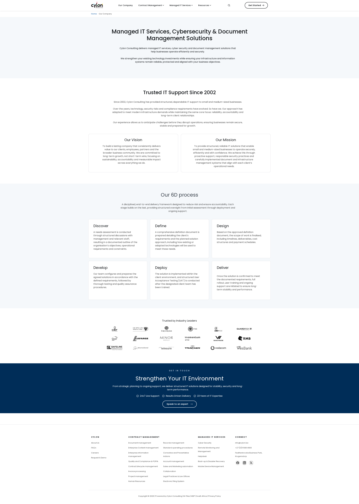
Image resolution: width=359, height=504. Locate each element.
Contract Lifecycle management (143, 466)
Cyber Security (204, 443)
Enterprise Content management (143, 447)
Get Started (254, 5)
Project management (138, 476)
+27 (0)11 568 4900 (243, 447)
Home (94, 13)
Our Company (125, 5)
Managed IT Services (180, 5)
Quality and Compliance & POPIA (143, 461)
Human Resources (136, 481)
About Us (95, 443)
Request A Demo (98, 457)
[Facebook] (237, 462)
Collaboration (169, 471)
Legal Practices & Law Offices (176, 476)
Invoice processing (137, 471)
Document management (139, 443)
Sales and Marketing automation (178, 466)
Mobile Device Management (211, 466)
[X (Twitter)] (251, 462)
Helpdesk (202, 456)
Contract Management (150, 5)
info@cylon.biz (241, 443)
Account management (173, 461)
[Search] (229, 5)
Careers (95, 452)
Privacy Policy (214, 496)
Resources (203, 5)
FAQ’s (93, 447)
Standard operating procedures (178, 447)
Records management (173, 443)
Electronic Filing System (173, 481)
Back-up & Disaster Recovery (211, 461)
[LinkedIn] (244, 462)
